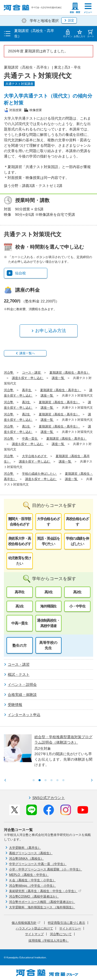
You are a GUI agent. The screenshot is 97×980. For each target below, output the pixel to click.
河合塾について (61, 934)
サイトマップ (34, 934)
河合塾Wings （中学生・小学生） (32, 885)
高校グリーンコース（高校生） (31, 853)
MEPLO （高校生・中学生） (29, 875)
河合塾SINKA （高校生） (26, 858)
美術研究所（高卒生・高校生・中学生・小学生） (43, 891)
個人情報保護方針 (24, 923)
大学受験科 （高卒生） (25, 848)
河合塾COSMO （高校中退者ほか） (34, 896)
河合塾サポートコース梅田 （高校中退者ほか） (42, 902)
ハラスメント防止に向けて (34, 928)
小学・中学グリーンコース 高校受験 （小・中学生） (45, 869)
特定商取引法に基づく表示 (66, 923)
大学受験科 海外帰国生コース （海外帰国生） (42, 907)
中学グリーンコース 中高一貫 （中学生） (37, 864)
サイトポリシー (70, 928)
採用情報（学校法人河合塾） (48, 940)
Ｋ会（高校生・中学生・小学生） (32, 880)
